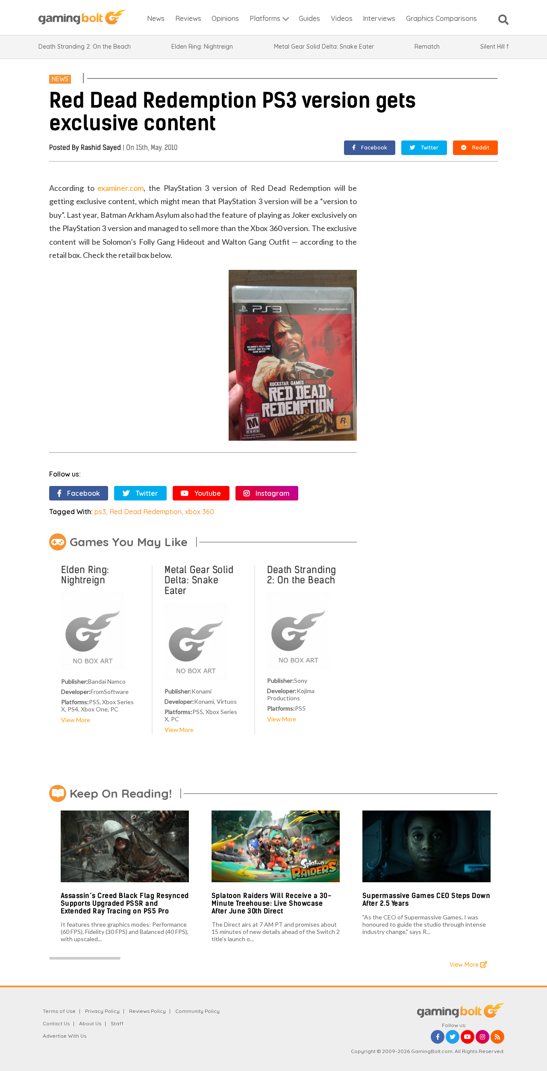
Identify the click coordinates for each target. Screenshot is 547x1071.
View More (75, 719)
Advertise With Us (64, 1036)
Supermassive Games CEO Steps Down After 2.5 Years (426, 899)
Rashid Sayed (101, 147)
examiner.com (120, 188)
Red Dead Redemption (145, 511)
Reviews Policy (147, 1011)
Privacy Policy (102, 1011)
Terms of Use (59, 1011)
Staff (117, 1023)
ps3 (100, 511)
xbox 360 (199, 511)
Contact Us (56, 1023)
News (60, 79)
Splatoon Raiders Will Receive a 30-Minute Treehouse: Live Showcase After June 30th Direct (272, 903)
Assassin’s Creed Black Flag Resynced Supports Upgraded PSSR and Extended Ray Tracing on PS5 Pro (125, 903)
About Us (90, 1023)
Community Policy (197, 1011)
